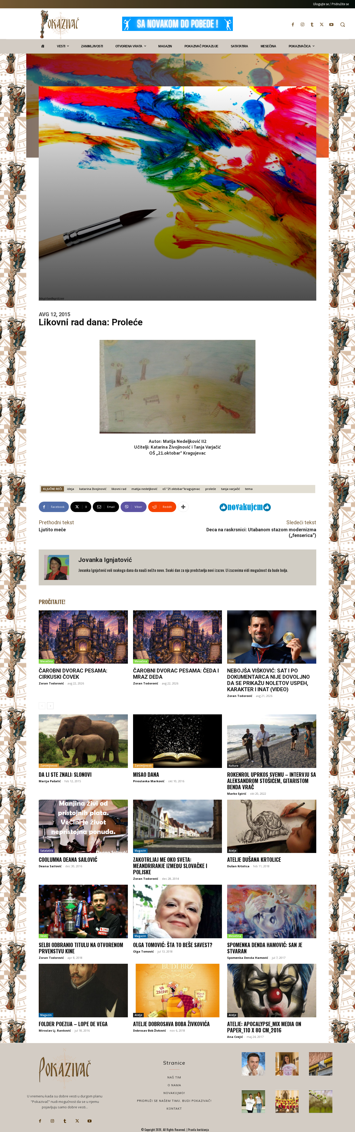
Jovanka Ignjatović (105, 560)
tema (249, 489)
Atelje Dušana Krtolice (254, 859)
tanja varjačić (230, 489)
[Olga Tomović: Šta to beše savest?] (177, 911)
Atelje (232, 850)
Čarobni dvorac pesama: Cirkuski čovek (73, 674)
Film (231, 661)
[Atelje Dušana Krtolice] (271, 826)
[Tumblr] (311, 24)
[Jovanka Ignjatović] (58, 567)
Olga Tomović (143, 951)
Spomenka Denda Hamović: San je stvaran (264, 948)
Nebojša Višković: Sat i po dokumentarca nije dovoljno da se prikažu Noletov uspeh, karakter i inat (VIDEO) (268, 680)
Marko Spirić (236, 793)
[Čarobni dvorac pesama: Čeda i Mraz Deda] (177, 637)
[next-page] (50, 705)
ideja (70, 489)
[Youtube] (331, 24)
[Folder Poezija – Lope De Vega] (83, 990)
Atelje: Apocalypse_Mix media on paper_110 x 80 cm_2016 (264, 1027)
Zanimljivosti (48, 765)
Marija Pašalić (50, 781)
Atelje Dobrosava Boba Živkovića (171, 1024)
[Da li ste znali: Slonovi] (83, 741)
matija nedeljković (144, 489)
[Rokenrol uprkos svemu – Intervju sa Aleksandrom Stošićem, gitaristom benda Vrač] (271, 741)
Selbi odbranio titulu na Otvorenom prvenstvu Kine (81, 948)
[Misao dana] (177, 741)
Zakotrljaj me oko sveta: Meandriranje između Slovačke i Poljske (170, 866)
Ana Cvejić (235, 1037)
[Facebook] (292, 24)
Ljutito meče (52, 529)
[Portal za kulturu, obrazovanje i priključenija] (59, 24)
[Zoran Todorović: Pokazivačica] (320, 1064)
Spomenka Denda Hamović (247, 958)
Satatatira (46, 850)
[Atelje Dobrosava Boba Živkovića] (177, 990)
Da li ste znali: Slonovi (65, 774)
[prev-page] (42, 705)
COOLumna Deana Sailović (68, 859)
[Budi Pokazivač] (253, 1101)
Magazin (140, 850)
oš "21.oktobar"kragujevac (181, 489)
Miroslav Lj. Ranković (55, 1030)
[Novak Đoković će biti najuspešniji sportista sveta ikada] (253, 1064)
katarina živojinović (92, 489)
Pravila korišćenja (198, 1130)
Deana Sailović (50, 866)
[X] (321, 24)
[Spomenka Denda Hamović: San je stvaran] (271, 911)
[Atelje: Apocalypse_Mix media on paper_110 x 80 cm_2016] (271, 990)
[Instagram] (302, 24)
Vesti (43, 936)
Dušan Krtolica (238, 866)
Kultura (233, 765)
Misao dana (146, 774)
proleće (210, 489)
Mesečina (46, 661)
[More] (183, 507)
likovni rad (118, 489)
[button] (342, 24)
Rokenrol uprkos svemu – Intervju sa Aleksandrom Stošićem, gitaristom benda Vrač (271, 781)
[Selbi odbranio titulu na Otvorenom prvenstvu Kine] (83, 911)
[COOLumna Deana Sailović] (83, 826)
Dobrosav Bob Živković (149, 1030)
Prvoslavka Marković (149, 781)
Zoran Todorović (51, 683)
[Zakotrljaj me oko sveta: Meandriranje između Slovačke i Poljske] (177, 826)
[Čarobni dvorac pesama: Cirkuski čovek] (83, 637)
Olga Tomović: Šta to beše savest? (172, 945)
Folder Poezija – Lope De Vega (73, 1024)
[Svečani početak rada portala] (287, 1101)
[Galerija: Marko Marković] (320, 1101)
